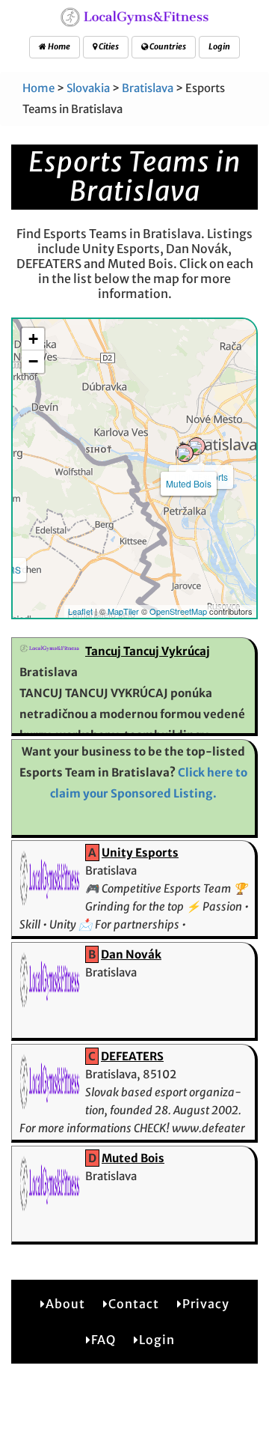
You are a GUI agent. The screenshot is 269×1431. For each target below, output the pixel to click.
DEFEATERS (132, 1056)
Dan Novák (131, 954)
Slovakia (88, 88)
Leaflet (80, 611)
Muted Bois (188, 483)
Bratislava (147, 88)
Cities (108, 46)
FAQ (103, 1339)
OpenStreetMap (178, 611)
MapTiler (123, 611)
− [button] (33, 361)
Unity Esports (140, 852)
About (65, 1303)
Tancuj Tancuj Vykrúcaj (147, 651)
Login (219, 46)
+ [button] (33, 338)
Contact (133, 1303)
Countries (167, 46)
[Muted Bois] (185, 453)
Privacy (205, 1303)
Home (58, 46)
